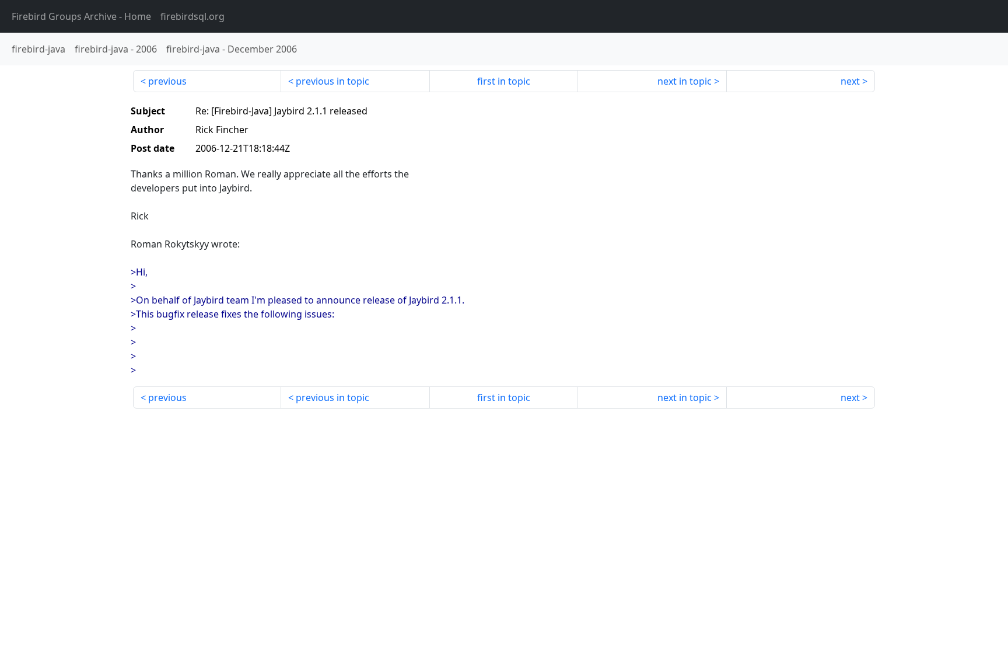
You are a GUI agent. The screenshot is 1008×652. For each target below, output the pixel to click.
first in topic (503, 81)
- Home (81, 16)
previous (167, 81)
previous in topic (332, 81)
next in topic (684, 81)
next (850, 81)
